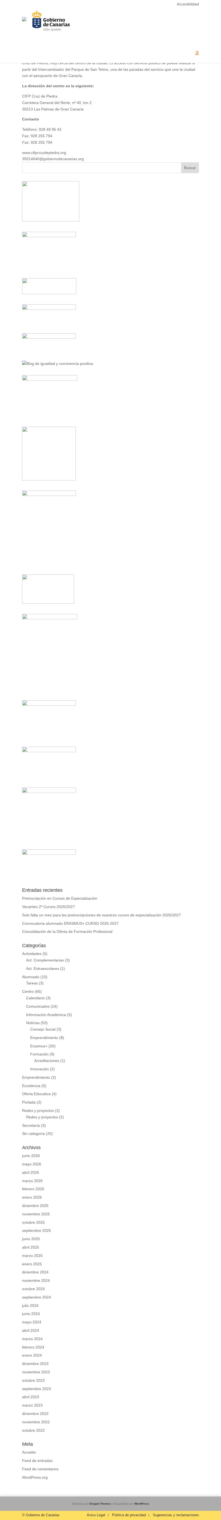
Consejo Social (43, 1029)
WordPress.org (35, 1477)
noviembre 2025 (36, 1214)
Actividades (32, 953)
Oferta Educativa (36, 1094)
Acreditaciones (46, 1060)
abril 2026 (30, 1172)
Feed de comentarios (40, 1469)
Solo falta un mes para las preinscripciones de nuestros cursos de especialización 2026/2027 (101, 915)
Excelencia (31, 1086)
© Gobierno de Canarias (41, 1515)
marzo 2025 (32, 1255)
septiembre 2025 (36, 1230)
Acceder (29, 1452)
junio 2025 (31, 1239)
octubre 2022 (33, 1430)
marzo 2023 (32, 1405)
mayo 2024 (31, 1322)
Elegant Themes (100, 1503)
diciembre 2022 (35, 1413)
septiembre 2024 (36, 1297)
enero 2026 (32, 1197)
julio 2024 (30, 1305)
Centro (28, 991)
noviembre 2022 (36, 1422)
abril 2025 (30, 1247)
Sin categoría (33, 1133)
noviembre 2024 (36, 1280)
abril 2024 (30, 1330)
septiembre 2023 (36, 1389)
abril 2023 (30, 1397)
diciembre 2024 (35, 1272)
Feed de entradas (37, 1460)
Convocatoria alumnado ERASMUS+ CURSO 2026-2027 (70, 923)
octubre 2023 (33, 1380)
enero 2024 (32, 1355)
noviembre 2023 (36, 1372)
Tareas (32, 983)
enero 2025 (32, 1264)
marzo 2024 (32, 1339)
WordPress (141, 1503)
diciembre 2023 (35, 1363)
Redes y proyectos (38, 1110)
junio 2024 (31, 1313)
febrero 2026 (33, 1189)
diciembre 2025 (35, 1205)
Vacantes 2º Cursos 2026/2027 (48, 906)
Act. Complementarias (45, 960)
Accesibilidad (188, 4)
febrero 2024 (33, 1347)
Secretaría (31, 1125)
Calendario (35, 998)
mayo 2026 (31, 1164)
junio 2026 (31, 1156)
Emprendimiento (44, 1037)
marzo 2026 (32, 1181)
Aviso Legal (96, 1515)
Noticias (33, 1023)
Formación (39, 1054)
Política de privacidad (129, 1515)
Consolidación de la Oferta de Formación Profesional (67, 931)
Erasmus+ (38, 1046)
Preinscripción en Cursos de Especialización (59, 898)
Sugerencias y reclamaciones (176, 1515)
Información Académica (46, 1015)
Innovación (39, 1069)
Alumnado (30, 977)
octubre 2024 (33, 1289)
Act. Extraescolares (42, 968)
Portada (29, 1102)
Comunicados (38, 1006)
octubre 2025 (33, 1222)
